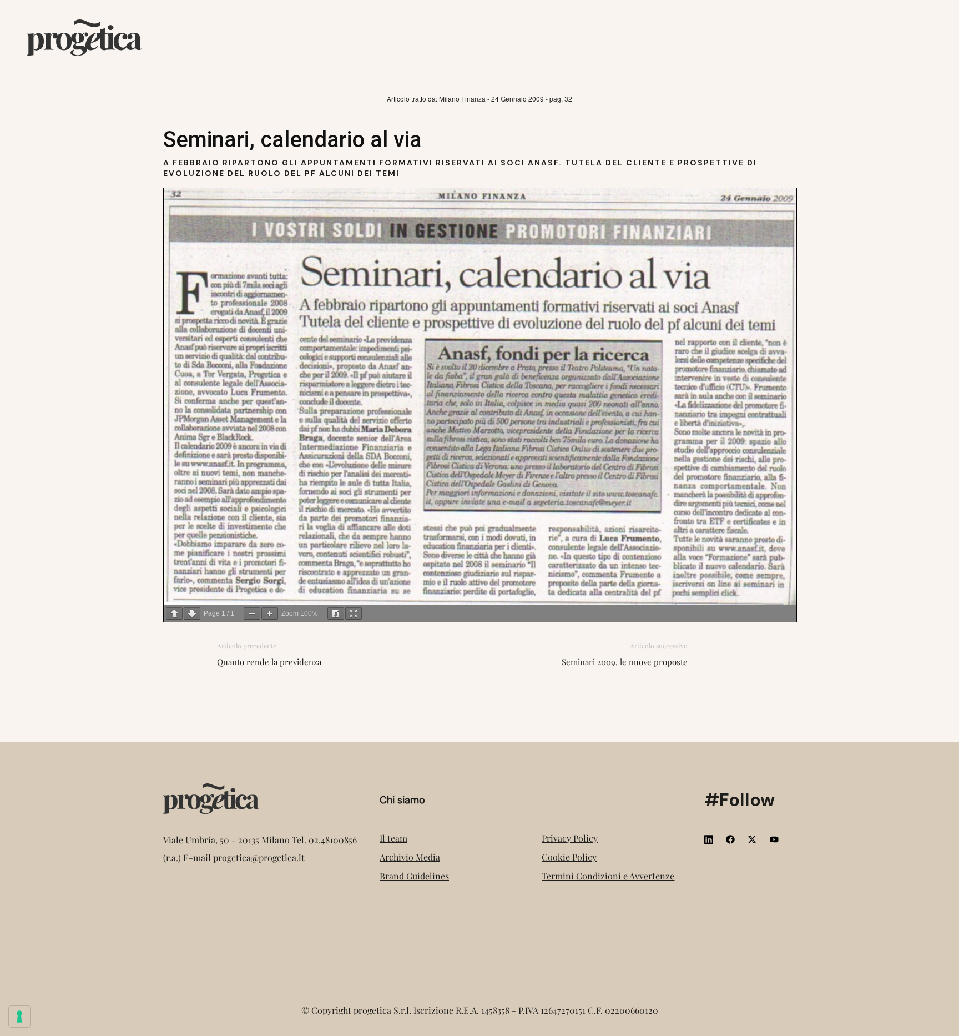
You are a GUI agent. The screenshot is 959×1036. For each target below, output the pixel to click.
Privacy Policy (570, 838)
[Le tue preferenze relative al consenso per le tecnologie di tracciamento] (19, 1016)
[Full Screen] (353, 613)
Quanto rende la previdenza (269, 661)
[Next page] (192, 613)
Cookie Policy (569, 857)
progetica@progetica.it (259, 857)
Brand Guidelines (414, 876)
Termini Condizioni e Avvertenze (608, 876)
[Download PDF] (335, 613)
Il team (393, 838)
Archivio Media (410, 857)
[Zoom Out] (252, 613)
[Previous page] (174, 613)
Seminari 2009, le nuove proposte (625, 661)
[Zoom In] (269, 613)
